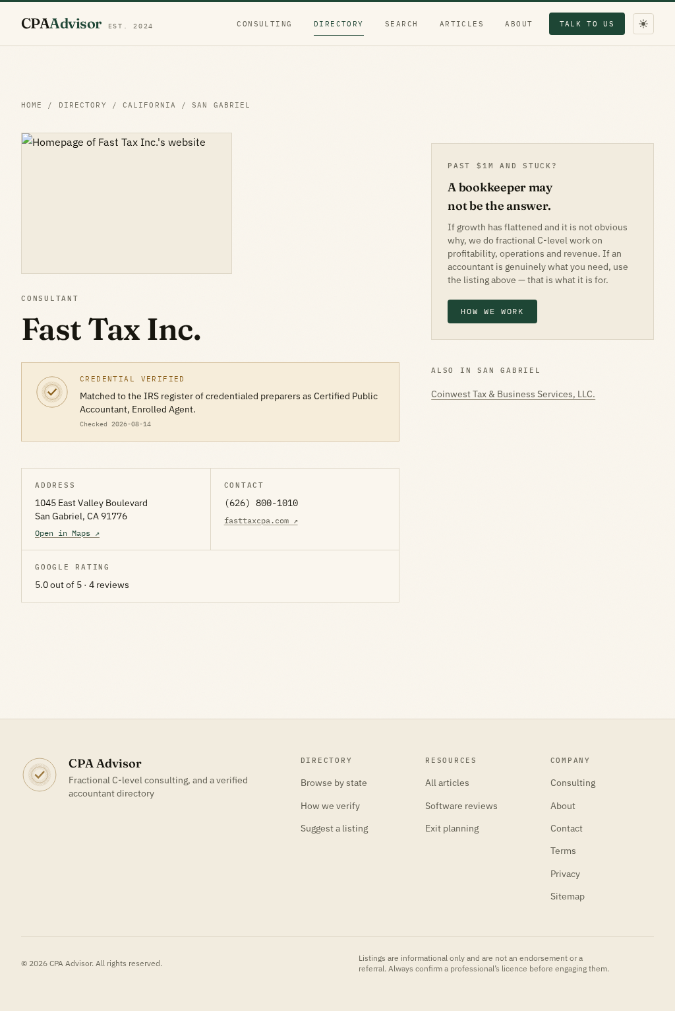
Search (402, 23)
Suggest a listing (334, 828)
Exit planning (452, 828)
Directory (339, 23)
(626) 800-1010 (261, 503)
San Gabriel (221, 105)
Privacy (565, 874)
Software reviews (461, 806)
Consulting (265, 23)
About (519, 23)
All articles (447, 783)
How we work (492, 311)
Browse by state (334, 783)
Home (31, 105)
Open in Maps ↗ (67, 533)
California (149, 105)
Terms (563, 851)
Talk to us (587, 23)
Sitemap (567, 896)
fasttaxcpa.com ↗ (261, 520)
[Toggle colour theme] (643, 23)
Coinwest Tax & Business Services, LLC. (513, 394)
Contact (566, 828)
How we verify (330, 806)
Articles (462, 23)
